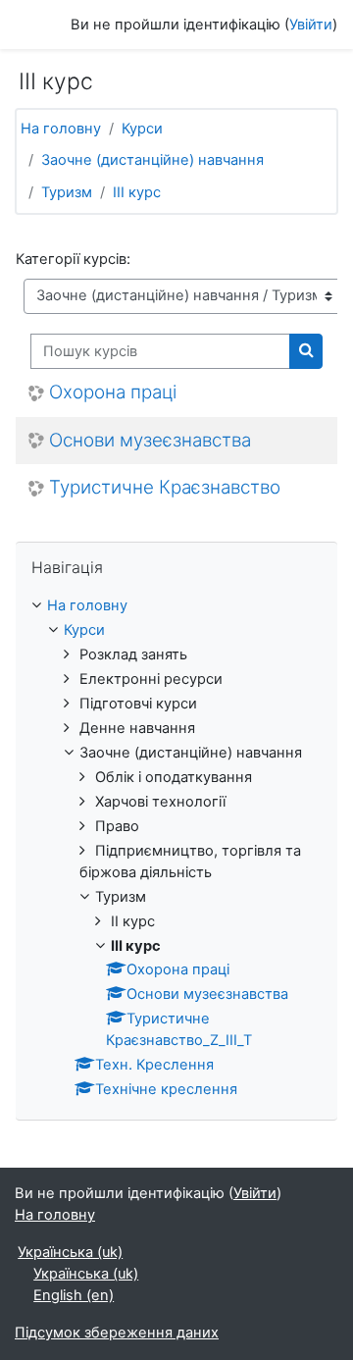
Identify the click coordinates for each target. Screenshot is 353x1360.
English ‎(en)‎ (73, 1295)
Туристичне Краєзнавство (164, 487)
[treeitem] (176, 848)
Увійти (310, 24)
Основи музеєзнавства (150, 440)
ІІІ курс (137, 192)
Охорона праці (112, 392)
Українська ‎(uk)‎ (70, 1252)
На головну (61, 128)
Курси (142, 128)
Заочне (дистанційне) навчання (152, 160)
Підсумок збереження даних (117, 1332)
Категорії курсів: (73, 259)
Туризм (66, 192)
